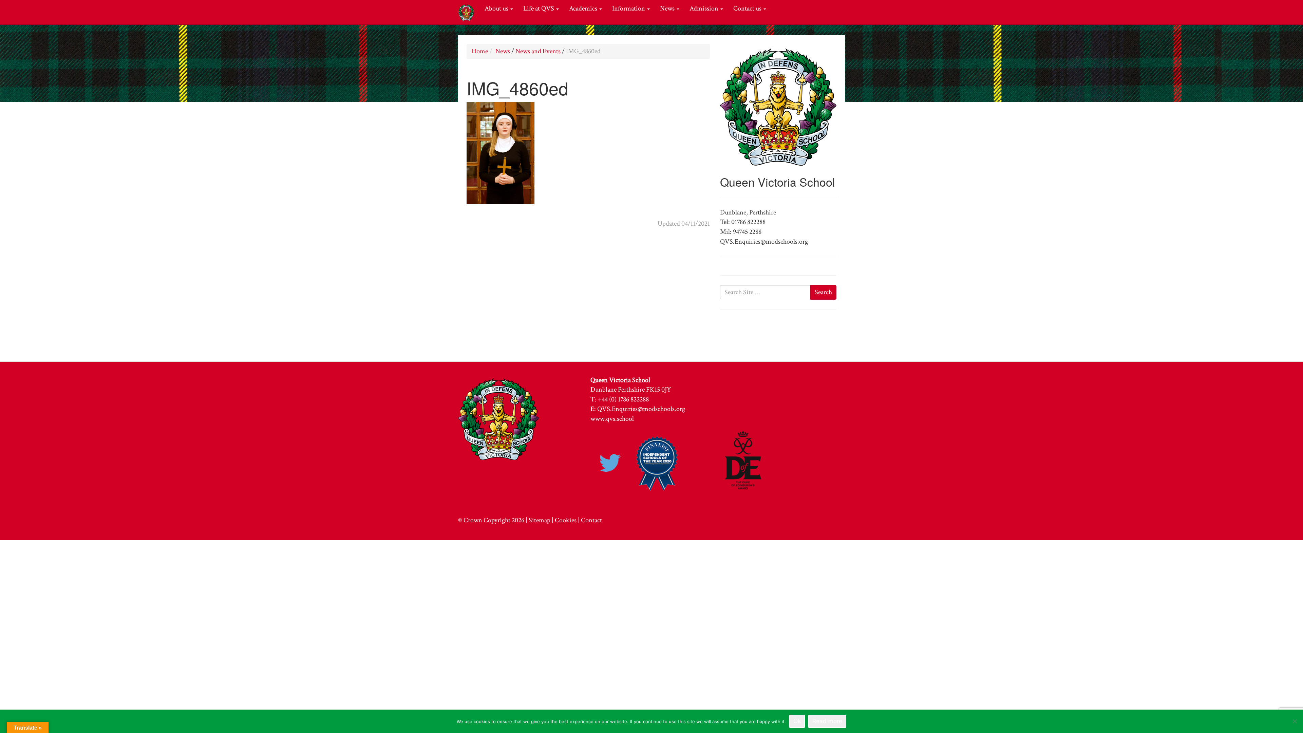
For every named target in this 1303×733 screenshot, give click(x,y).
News (668, 8)
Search (823, 292)
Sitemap (539, 520)
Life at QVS (539, 8)
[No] (1294, 721)
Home (480, 51)
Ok (797, 721)
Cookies (566, 520)
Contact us (748, 8)
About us (497, 8)
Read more (827, 721)
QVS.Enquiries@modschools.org (641, 409)
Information (629, 8)
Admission (705, 8)
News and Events (538, 51)
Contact (591, 520)
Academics (584, 8)
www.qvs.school (612, 418)
